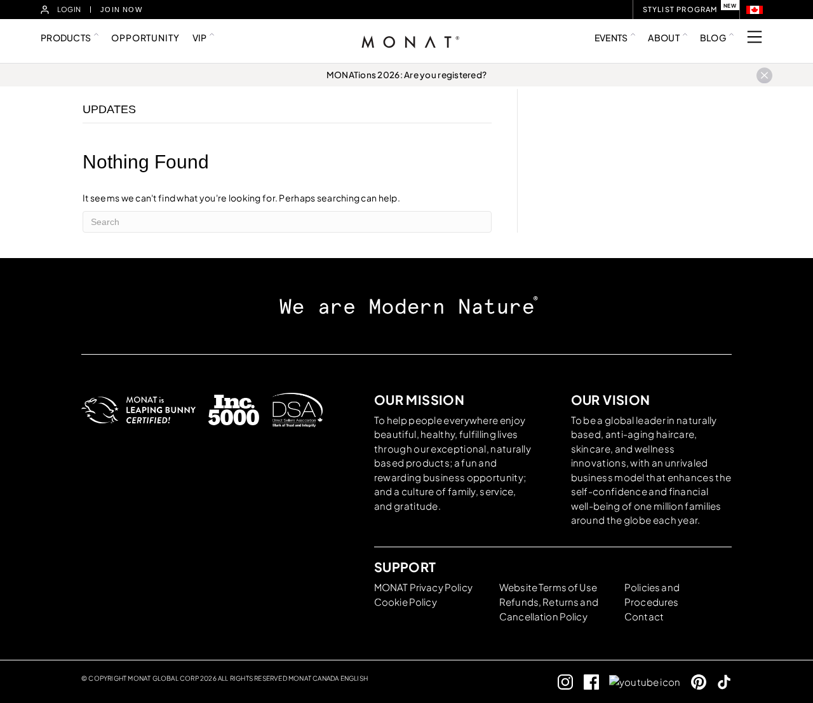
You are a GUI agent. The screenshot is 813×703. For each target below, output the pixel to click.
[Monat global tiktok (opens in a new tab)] (719, 682)
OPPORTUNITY (145, 37)
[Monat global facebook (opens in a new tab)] (586, 682)
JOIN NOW (121, 9)
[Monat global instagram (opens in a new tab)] (561, 682)
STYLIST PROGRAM (680, 9)
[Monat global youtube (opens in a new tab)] (639, 681)
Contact (644, 616)
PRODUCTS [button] (66, 37)
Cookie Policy (405, 602)
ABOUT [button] (663, 37)
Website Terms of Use (548, 587)
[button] (754, 10)
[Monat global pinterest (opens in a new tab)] (693, 682)
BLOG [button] (713, 37)
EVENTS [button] (611, 37)
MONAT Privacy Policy (423, 587)
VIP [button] (199, 37)
